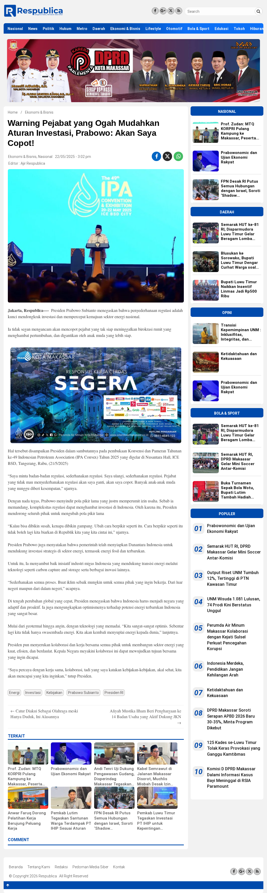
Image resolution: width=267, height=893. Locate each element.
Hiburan (257, 29)
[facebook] (156, 156)
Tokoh (239, 29)
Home (13, 112)
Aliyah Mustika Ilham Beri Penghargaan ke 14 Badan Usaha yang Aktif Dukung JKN (145, 716)
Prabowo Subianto (83, 693)
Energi (14, 693)
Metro (82, 29)
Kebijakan (54, 693)
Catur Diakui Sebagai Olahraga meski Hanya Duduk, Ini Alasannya (44, 713)
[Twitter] (170, 10)
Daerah (99, 29)
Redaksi (61, 867)
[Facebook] (155, 10)
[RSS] (178, 10)
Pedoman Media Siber (90, 867)
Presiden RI (114, 693)
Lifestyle (153, 29)
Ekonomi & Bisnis (125, 29)
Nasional (15, 29)
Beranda (16, 867)
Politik (48, 29)
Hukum (65, 29)
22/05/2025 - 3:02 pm (73, 157)
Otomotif (174, 29)
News (33, 29)
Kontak (119, 867)
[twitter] (167, 156)
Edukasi (221, 29)
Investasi (33, 693)
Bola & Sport (198, 29)
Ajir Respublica (33, 163)
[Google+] (163, 10)
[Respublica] (34, 16)
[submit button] (259, 11)
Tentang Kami (38, 867)
